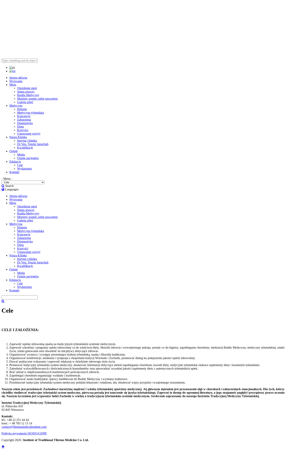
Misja (12, 84)
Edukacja (15, 161)
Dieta (20, 126)
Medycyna (15, 105)
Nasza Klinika (18, 137)
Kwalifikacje (25, 147)
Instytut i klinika (27, 140)
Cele (20, 165)
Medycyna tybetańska (30, 112)
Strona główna (18, 77)
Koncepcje (23, 116)
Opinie (13, 151)
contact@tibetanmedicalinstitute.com (24, 426)
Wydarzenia (24, 168)
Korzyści (22, 130)
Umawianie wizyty (28, 133)
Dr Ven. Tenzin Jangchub (32, 144)
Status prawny (26, 91)
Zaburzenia (24, 119)
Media (21, 154)
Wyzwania (15, 81)
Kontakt (14, 172)
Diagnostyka (25, 123)
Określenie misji (27, 88)
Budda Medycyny (28, 95)
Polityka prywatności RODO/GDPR (24, 433)
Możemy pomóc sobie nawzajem (37, 98)
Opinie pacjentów (28, 158)
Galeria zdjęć (25, 102)
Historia (22, 109)
